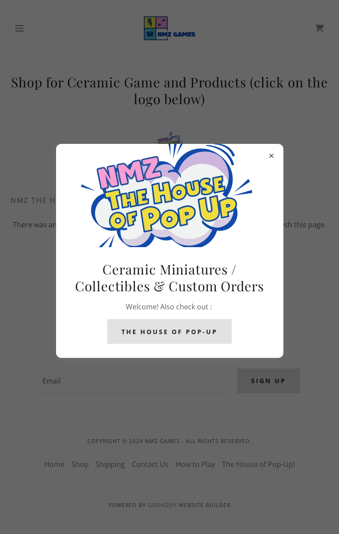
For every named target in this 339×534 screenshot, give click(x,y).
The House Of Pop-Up (169, 331)
